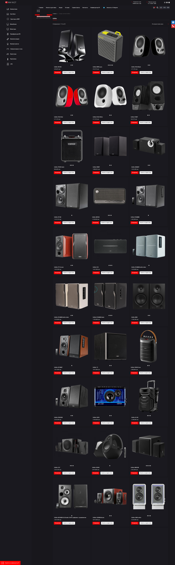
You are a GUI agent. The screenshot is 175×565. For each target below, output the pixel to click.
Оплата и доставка (51, 7)
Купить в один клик (68, 72)
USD (164, 7)
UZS (161, 7)
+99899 (136, 3)
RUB (168, 7)
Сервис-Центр (76, 7)
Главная (41, 7)
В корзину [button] (57, 72)
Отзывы (67, 7)
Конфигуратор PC (95, 7)
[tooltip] (173, 22)
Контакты (85, 7)
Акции (60, 7)
